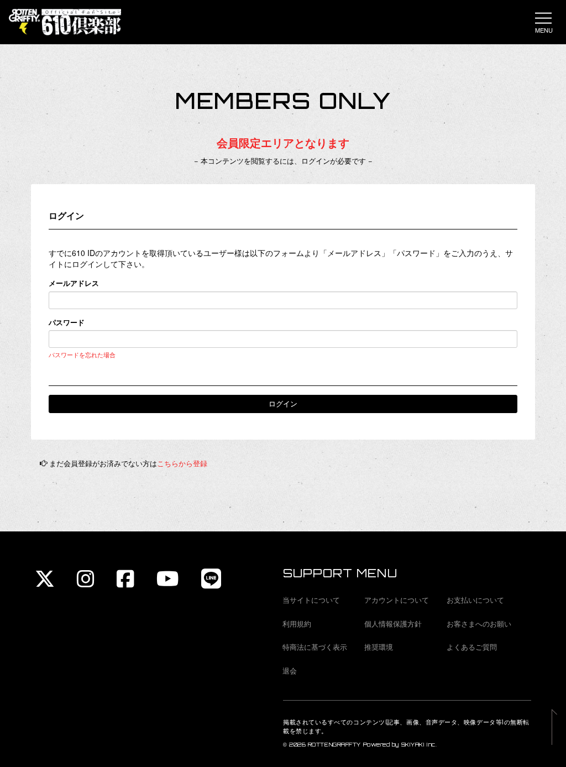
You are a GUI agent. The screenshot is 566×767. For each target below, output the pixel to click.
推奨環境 (378, 646)
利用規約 (296, 623)
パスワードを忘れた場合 (82, 354)
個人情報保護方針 (393, 623)
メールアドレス (74, 283)
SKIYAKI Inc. (419, 745)
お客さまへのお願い (479, 623)
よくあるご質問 (472, 646)
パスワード (67, 322)
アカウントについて (396, 599)
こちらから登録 (182, 463)
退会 (289, 670)
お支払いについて (475, 599)
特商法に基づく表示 (314, 646)
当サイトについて (311, 599)
